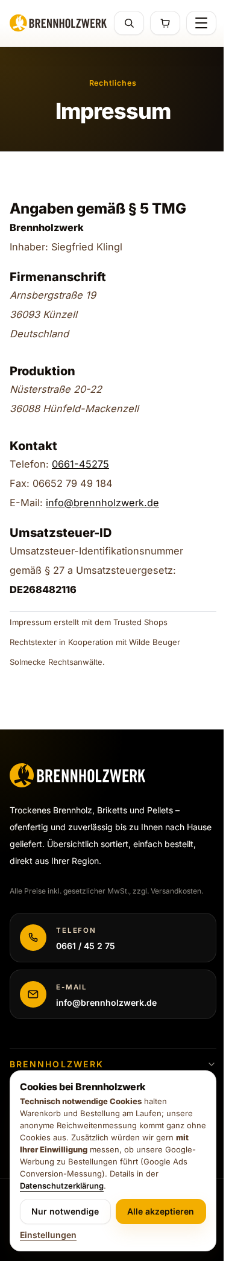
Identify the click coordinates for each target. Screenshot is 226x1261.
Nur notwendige (65, 1211)
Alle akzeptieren (160, 1211)
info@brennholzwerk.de (102, 503)
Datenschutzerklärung (62, 1185)
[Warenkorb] (165, 23)
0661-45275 (80, 464)
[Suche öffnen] (129, 23)
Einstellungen (48, 1235)
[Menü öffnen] (201, 23)
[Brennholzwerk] (58, 23)
